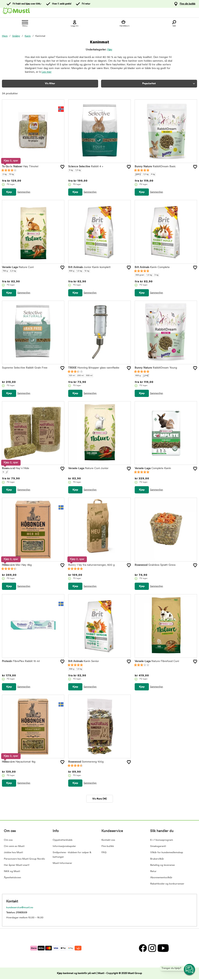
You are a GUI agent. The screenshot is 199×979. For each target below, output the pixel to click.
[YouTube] (163, 948)
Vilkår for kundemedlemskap (166, 852)
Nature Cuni (18, 267)
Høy (109, 49)
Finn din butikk (187, 4)
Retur (153, 871)
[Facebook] (142, 948)
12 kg (87, 271)
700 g (5, 271)
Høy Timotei (20, 166)
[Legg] (62, 167)
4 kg (153, 174)
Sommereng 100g (86, 761)
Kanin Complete (152, 267)
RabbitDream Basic (155, 166)
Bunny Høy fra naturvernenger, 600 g (91, 565)
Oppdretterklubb (62, 840)
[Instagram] (152, 948)
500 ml (89, 376)
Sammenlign (23, 192)
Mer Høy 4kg (17, 565)
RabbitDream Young (156, 367)
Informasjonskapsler (64, 846)
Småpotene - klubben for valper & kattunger (72, 854)
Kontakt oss (108, 840)
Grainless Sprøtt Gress (155, 565)
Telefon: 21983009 (16, 912)
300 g (71, 271)
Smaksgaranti (158, 846)
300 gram (139, 275)
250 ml (80, 376)
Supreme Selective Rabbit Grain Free (24, 367)
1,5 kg (78, 170)
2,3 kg (13, 271)
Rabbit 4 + (85, 166)
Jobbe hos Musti (13, 852)
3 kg (71, 170)
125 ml (72, 376)
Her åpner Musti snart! (16, 865)
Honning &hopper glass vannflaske (93, 367)
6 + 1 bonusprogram (161, 840)
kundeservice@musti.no (19, 907)
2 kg (5, 174)
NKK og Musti (12, 871)
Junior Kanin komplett (89, 267)
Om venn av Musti (14, 846)
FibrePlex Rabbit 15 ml (21, 661)
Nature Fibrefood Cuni (157, 661)
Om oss (8, 840)
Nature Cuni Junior (88, 468)
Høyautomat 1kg (18, 761)
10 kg (11, 174)
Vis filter (50, 83)
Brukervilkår (157, 859)
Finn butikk (107, 846)
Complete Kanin (153, 468)
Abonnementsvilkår (161, 877)
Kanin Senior (83, 661)
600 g (138, 174)
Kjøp (9, 192)
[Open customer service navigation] (189, 969)
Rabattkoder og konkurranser (167, 884)
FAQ (103, 852)
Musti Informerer (62, 863)
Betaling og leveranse (162, 865)
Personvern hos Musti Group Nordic (24, 859)
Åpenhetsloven (12, 877)
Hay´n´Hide (15, 468)
